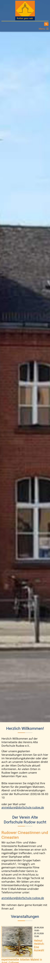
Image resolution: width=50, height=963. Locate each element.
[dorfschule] (25, 10)
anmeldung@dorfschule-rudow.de (22, 807)
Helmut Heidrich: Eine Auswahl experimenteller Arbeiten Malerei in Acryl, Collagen (17, 941)
